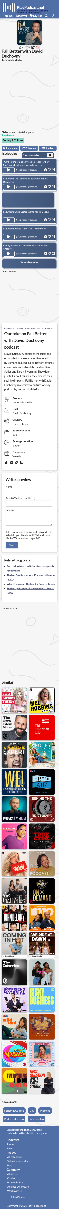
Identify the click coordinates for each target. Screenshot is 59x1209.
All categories (14, 1156)
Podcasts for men (14, 1118)
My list (37, 15)
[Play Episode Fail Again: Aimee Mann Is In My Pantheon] (9, 237)
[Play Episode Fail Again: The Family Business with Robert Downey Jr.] (9, 187)
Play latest (11, 148)
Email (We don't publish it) (20, 498)
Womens (45, 1110)
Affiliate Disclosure (18, 1186)
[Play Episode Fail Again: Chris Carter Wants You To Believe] (9, 220)
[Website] (17, 464)
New (9, 1148)
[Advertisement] (29, 95)
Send (12, 545)
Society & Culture (13, 140)
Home (10, 1144)
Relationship (37, 1118)
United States (17, 1197)
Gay (32, 1110)
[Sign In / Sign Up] (53, 15)
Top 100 (8, 15)
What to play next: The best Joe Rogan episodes (31, 584)
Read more (8, 135)
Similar (49, 148)
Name (9, 486)
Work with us (14, 1190)
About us (12, 1173)
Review (10, 509)
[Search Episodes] (50, 155)
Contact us (13, 1178)
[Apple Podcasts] (7, 464)
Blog (9, 1165)
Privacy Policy (15, 1182)
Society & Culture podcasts (28, 328)
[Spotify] (12, 464)
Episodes (30, 148)
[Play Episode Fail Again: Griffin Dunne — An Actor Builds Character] (9, 254)
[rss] (21, 464)
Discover (21, 15)
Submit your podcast (18, 1161)
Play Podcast (9, 328)
